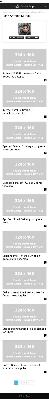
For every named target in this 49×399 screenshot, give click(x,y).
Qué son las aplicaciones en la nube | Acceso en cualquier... (24, 294)
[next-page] (32, 383)
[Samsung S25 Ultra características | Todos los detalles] (24, 59)
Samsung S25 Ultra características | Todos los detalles (23, 75)
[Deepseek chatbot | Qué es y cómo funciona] (24, 169)
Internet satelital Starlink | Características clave (18, 111)
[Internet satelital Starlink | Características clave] (24, 96)
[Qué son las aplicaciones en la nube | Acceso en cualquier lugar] (24, 278)
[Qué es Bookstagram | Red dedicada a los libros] (24, 315)
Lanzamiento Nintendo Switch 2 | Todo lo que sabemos (22, 257)
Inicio (4, 12)
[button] (4, 6)
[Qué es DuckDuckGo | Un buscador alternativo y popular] (24, 351)
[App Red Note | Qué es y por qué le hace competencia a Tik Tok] (24, 205)
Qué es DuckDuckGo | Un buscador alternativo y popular (22, 367)
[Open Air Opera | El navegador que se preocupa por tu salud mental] (24, 132)
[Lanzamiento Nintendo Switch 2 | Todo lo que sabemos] (24, 242)
